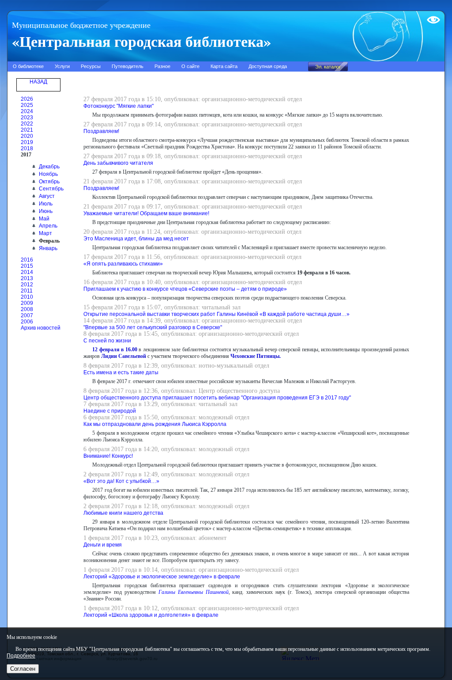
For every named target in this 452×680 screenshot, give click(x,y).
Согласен (22, 668)
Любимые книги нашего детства (123, 513)
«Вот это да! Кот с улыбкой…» (121, 481)
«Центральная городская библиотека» (141, 41)
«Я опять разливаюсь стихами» (123, 264)
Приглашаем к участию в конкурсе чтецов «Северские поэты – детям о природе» (185, 289)
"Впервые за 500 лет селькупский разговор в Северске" (152, 327)
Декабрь (49, 166)
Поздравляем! (101, 131)
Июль (46, 204)
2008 (27, 309)
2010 (27, 297)
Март (45, 233)
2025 (27, 105)
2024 (27, 111)
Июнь (46, 211)
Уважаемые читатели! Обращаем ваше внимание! (146, 213)
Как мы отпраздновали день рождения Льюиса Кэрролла (154, 424)
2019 (27, 142)
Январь (48, 248)
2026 (27, 99)
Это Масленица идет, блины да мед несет (136, 239)
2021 (27, 130)
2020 (27, 136)
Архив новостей (40, 328)
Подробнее (21, 656)
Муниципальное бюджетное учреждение (81, 25)
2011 (27, 291)
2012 (27, 284)
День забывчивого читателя (118, 163)
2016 (27, 260)
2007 (27, 315)
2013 (27, 278)
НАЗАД (38, 82)
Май (44, 219)
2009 (27, 303)
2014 (27, 272)
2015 (27, 266)
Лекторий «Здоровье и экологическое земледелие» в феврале (161, 577)
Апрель (48, 226)
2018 (27, 148)
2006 (27, 322)
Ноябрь (48, 174)
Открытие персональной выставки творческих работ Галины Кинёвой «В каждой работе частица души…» (216, 314)
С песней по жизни (107, 341)
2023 (27, 117)
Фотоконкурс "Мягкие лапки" (118, 106)
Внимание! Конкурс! (108, 456)
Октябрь (49, 182)
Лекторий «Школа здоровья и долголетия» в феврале (150, 615)
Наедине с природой (109, 411)
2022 (27, 124)
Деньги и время (102, 545)
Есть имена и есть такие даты (120, 372)
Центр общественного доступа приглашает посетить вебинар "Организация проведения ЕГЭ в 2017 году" (217, 398)
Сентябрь (51, 189)
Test (432, 16)
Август (47, 196)
